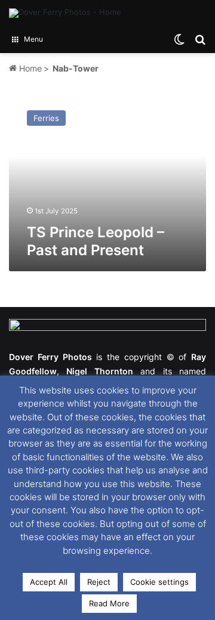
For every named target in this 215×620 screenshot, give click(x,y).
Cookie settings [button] (159, 582)
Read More (109, 603)
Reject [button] (98, 582)
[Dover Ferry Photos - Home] (65, 13)
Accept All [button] (48, 582)
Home (29, 68)
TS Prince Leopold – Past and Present (95, 241)
